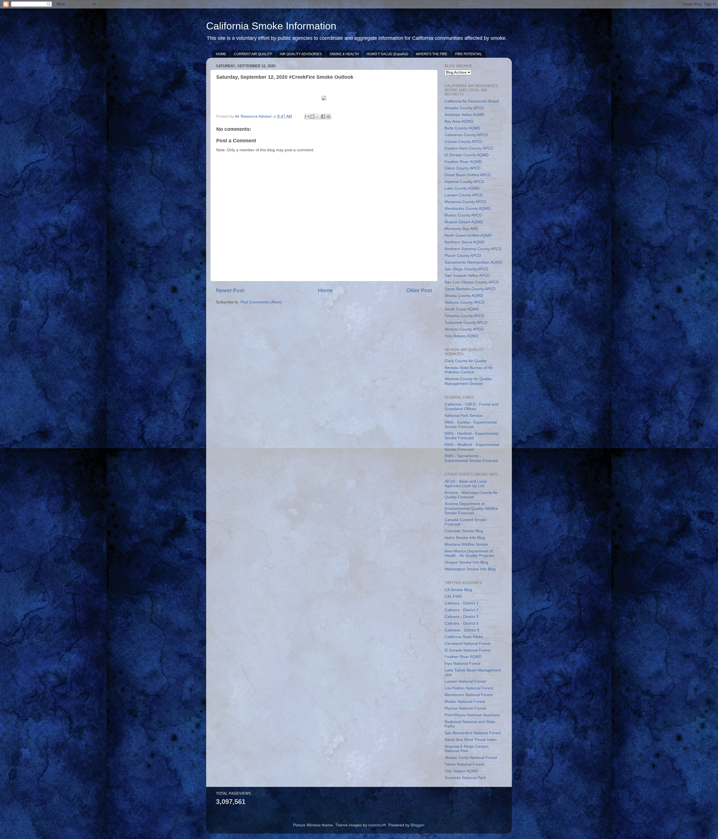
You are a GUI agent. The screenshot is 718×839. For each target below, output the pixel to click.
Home (325, 290)
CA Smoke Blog (458, 590)
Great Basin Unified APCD (468, 175)
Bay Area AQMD (459, 121)
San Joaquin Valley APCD (467, 275)
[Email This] (307, 116)
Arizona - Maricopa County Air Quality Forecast (471, 495)
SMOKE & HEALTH (344, 54)
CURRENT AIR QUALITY (253, 54)
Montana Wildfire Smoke (466, 544)
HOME (221, 54)
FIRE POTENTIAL (468, 54)
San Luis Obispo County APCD (472, 282)
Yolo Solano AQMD (461, 771)
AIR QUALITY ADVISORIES (301, 54)
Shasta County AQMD (464, 296)
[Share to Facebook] (323, 116)
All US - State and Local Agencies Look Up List (466, 483)
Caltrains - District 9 (462, 630)
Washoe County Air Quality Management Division (468, 381)
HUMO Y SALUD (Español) (387, 54)
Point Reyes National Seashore (472, 715)
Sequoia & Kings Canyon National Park (467, 748)
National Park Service (464, 415)
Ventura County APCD (464, 329)
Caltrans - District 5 (461, 623)
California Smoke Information (271, 26)
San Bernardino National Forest (473, 733)
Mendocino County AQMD (468, 208)
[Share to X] (318, 116)
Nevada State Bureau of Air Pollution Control (469, 370)
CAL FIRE (453, 596)
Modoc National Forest (465, 701)
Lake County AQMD (462, 188)
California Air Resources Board (472, 101)
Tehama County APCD (464, 316)
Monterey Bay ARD (461, 229)
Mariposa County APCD (465, 202)
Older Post (419, 290)
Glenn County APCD (462, 168)
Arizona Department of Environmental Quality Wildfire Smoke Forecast (471, 508)
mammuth (377, 825)
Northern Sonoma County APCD (473, 249)
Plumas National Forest (465, 708)
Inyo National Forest (462, 663)
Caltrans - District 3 (461, 617)
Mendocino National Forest (469, 695)
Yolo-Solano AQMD (461, 336)
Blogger (417, 825)
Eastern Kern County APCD (469, 148)
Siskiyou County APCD (464, 302)
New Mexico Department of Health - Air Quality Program (469, 553)
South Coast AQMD (462, 309)
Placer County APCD (463, 256)
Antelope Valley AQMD (464, 115)
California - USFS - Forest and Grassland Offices (471, 406)
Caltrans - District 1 (461, 603)
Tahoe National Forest (464, 764)
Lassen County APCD (464, 195)
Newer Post (230, 290)
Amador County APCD (464, 108)
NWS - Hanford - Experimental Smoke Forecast (471, 435)
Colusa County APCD (463, 142)
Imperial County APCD (464, 182)
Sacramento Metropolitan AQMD (473, 262)
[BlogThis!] (312, 116)
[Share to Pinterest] (328, 116)
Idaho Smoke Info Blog (465, 538)
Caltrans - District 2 (461, 610)
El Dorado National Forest (468, 650)
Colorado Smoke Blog (464, 531)
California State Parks (464, 637)
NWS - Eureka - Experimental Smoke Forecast (471, 424)
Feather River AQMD (463, 162)
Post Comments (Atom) (261, 302)
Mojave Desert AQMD (464, 222)
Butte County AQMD (462, 128)
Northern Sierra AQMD (465, 242)
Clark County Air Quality (466, 361)
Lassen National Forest (465, 681)
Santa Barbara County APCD (470, 289)
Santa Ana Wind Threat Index (471, 740)
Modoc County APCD (463, 215)
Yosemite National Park (465, 778)
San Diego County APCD (466, 269)
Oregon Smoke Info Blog (466, 562)
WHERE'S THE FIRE (431, 54)
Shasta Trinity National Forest (471, 758)
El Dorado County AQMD (467, 155)
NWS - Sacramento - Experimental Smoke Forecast (471, 458)
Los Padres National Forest (469, 688)
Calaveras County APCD (466, 135)
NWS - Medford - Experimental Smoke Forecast (472, 447)
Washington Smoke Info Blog (470, 569)
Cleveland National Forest (468, 644)
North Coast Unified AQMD (468, 235)
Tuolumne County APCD (466, 322)
